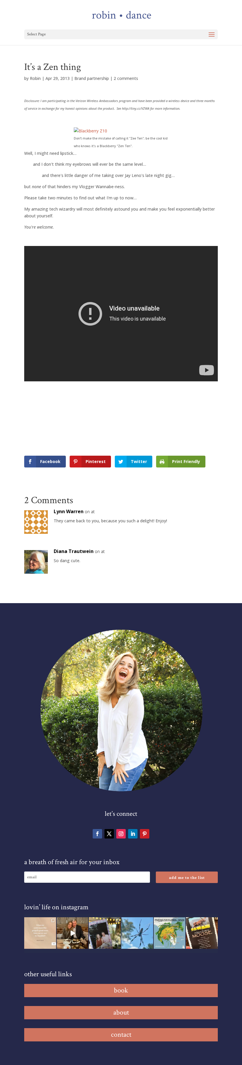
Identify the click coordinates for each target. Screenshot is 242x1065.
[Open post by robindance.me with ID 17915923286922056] (105, 933)
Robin (35, 78)
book (121, 990)
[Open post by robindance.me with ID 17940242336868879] (170, 933)
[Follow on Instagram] (121, 833)
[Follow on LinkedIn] (133, 833)
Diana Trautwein (74, 551)
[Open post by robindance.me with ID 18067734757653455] (137, 933)
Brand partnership (91, 78)
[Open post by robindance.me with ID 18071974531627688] (40, 933)
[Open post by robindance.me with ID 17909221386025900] (73, 933)
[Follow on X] (109, 833)
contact (121, 1034)
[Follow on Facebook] (97, 833)
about (121, 1012)
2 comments (126, 78)
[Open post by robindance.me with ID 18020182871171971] (202, 933)
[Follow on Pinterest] (144, 833)
